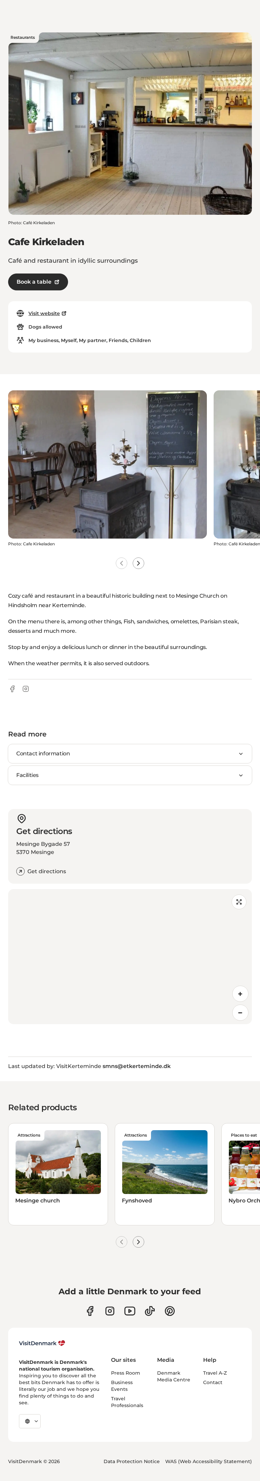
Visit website (44, 313)
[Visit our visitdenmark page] (130, 1311)
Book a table (34, 282)
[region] (130, 956)
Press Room (125, 1373)
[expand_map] (239, 901)
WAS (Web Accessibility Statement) (208, 1461)
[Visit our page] (110, 1311)
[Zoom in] (240, 994)
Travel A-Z (215, 1373)
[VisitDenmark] (42, 1343)
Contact (212, 1382)
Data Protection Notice (132, 1461)
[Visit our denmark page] (90, 1311)
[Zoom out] (240, 1013)
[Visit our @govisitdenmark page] (150, 1311)
